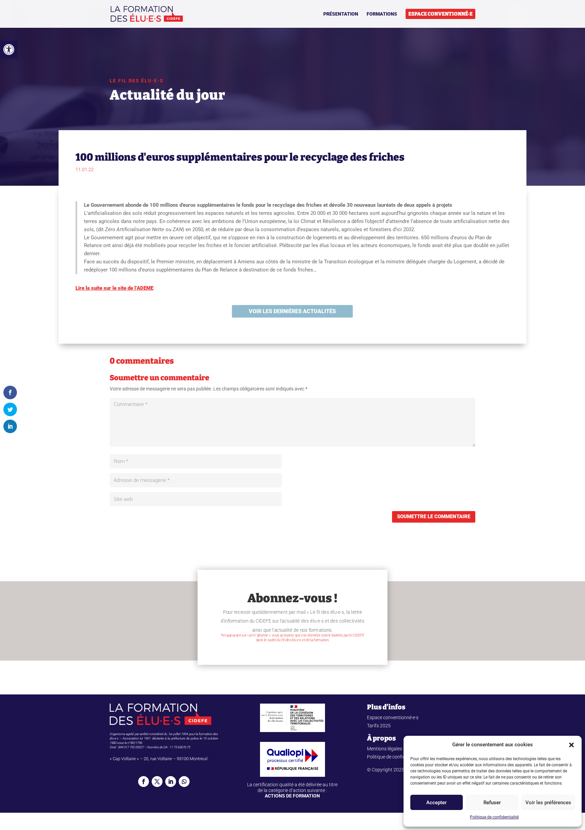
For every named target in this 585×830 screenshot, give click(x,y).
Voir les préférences (548, 802)
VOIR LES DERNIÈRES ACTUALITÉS (292, 311)
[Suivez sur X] (157, 781)
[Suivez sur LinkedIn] (170, 781)
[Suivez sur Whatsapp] (184, 781)
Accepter (436, 802)
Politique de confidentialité (494, 817)
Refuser (492, 802)
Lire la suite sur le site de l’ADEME (114, 288)
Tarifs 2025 (379, 725)
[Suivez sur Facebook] (143, 781)
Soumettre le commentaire (433, 516)
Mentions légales (384, 748)
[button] (9, 49)
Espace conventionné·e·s (392, 717)
